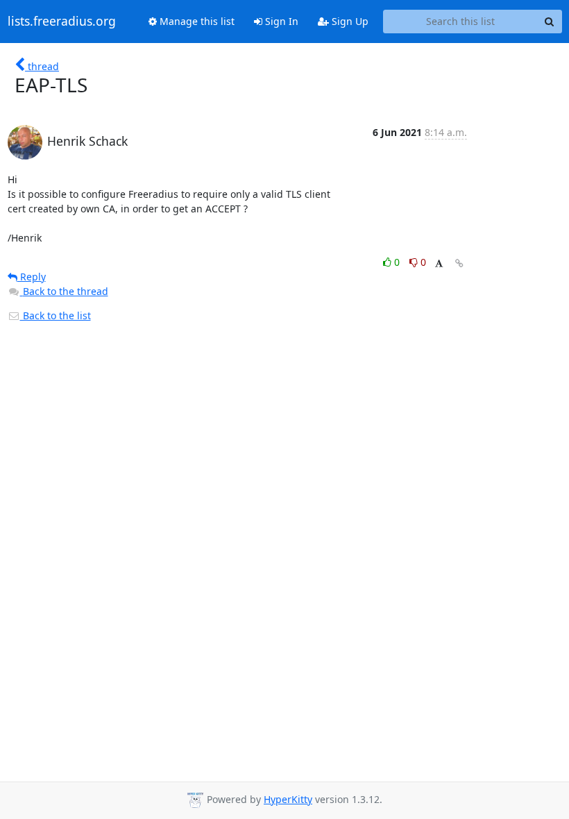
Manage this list (196, 21)
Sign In (280, 21)
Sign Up (348, 21)
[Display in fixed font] (439, 264)
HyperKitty (288, 799)
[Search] (549, 21)
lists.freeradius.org (62, 21)
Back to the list (55, 315)
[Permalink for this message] (459, 263)
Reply (31, 276)
